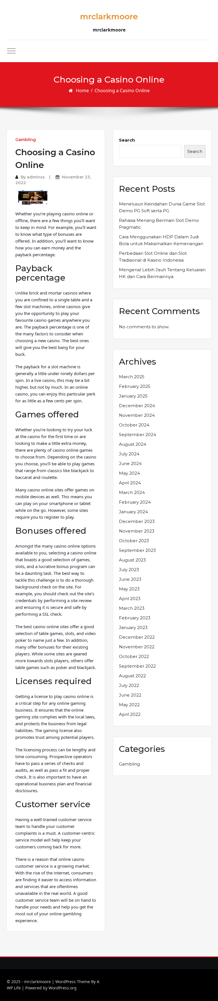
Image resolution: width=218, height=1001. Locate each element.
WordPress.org (63, 988)
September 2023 (137, 550)
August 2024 (132, 444)
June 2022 (130, 695)
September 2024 (137, 434)
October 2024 (134, 425)
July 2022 (129, 685)
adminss (36, 177)
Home (82, 90)
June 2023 (130, 579)
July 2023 (129, 569)
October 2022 (134, 656)
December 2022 (137, 637)
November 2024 (137, 415)
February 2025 (134, 386)
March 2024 (132, 492)
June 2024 (130, 463)
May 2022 (129, 704)
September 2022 (137, 666)
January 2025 (133, 396)
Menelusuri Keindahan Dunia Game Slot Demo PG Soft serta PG (162, 207)
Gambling (25, 139)
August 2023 (132, 560)
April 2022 (130, 714)
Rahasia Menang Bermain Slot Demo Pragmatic (159, 224)
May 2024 (129, 473)
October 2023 (134, 540)
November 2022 (136, 646)
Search (127, 140)
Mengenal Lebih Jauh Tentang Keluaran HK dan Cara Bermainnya (162, 273)
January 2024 (133, 511)
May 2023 (129, 589)
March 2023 (131, 608)
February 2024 (135, 502)
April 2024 (130, 482)
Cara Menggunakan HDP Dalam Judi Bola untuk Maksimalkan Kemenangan (161, 240)
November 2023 (136, 531)
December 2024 (137, 405)
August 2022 (132, 675)
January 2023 (133, 627)
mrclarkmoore (109, 16)
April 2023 (130, 598)
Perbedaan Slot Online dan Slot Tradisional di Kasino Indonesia (153, 257)
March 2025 (131, 376)
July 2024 (129, 454)
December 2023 (137, 521)
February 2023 (134, 618)
